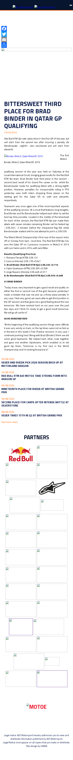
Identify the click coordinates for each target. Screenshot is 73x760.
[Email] (36, 39)
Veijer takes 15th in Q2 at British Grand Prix (31, 415)
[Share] (36, 45)
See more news (9, 422)
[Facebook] (36, 28)
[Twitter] (36, 34)
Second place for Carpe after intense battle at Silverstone (35, 403)
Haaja (44, 746)
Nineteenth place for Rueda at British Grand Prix (32, 390)
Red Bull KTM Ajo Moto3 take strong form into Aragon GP (34, 377)
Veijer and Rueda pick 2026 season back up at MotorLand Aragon (32, 364)
